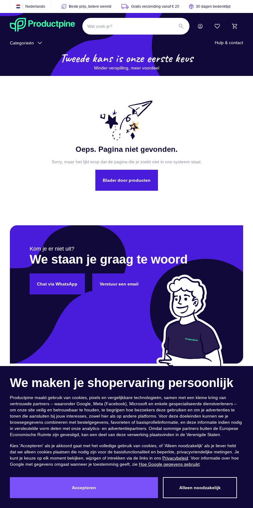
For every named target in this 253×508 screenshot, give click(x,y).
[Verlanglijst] (217, 26)
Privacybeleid (175, 458)
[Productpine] (42, 26)
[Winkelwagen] (234, 26)
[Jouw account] (200, 26)
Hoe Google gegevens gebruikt (169, 464)
